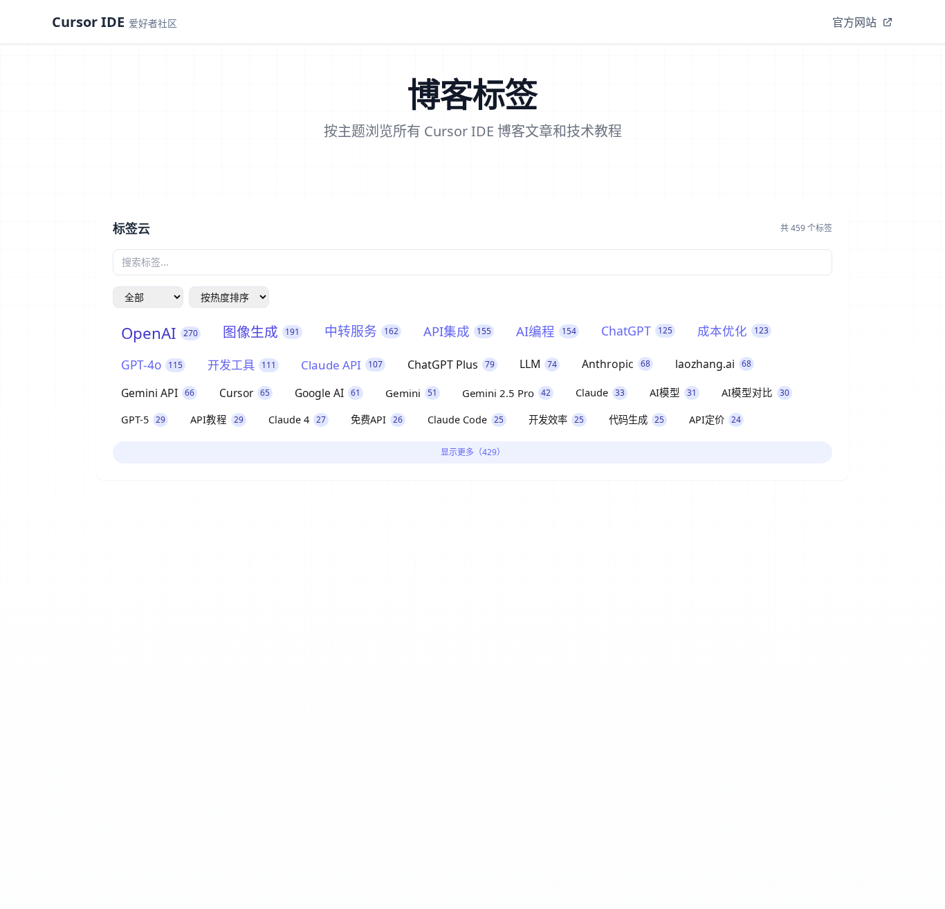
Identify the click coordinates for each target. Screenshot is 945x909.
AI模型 (673, 392)
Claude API (342, 365)
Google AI (327, 393)
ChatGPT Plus (451, 364)
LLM (538, 363)
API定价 (715, 419)
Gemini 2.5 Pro (506, 393)
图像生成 (261, 331)
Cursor (244, 393)
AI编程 (546, 331)
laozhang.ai (713, 363)
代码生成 (636, 419)
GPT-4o (152, 364)
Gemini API (157, 393)
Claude (600, 392)
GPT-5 (143, 419)
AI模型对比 (755, 392)
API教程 (217, 419)
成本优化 (733, 330)
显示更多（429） (473, 452)
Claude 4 (297, 419)
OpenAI (159, 333)
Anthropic (616, 363)
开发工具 (242, 365)
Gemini (411, 393)
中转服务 (361, 331)
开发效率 (556, 419)
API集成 (457, 331)
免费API (377, 419)
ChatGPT (636, 330)
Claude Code (466, 419)
